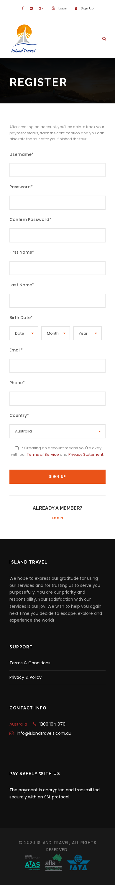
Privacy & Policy (25, 677)
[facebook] (23, 8)
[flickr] (31, 8)
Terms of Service (43, 454)
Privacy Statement (85, 454)
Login (57, 518)
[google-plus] (41, 8)
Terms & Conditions (29, 663)
